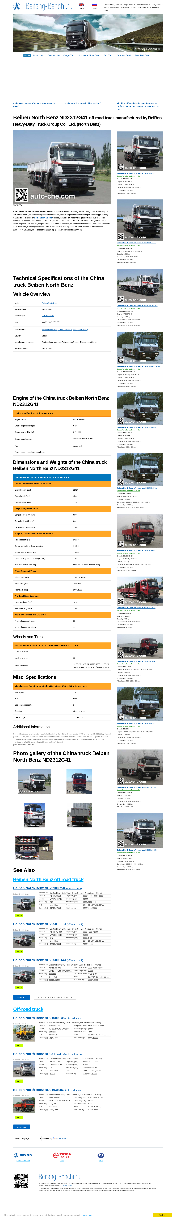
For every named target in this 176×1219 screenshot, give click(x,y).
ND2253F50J (136, 787)
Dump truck (39, 55)
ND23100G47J (137, 306)
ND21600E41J (137, 550)
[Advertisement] (88, 80)
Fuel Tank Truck (142, 55)
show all (21, 997)
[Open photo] (62, 167)
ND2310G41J (137, 661)
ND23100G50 (137, 850)
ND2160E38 (136, 608)
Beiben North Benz (50, 303)
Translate (62, 1138)
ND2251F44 (136, 723)
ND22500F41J (137, 488)
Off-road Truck (124, 55)
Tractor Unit (54, 55)
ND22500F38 (136, 427)
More (19, 915)
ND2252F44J (136, 173)
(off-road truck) (47, 888)
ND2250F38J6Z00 (138, 366)
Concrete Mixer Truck (89, 55)
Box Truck (109, 55)
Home (27, 55)
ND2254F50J (136, 243)
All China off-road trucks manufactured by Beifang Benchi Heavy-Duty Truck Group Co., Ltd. (138, 106)
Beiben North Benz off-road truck (48, 879)
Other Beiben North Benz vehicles (55, 997)
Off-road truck (48, 316)
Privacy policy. (67, 1185)
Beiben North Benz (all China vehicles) (83, 103)
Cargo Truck (69, 55)
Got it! (162, 1214)
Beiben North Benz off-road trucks (128, 176)
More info (86, 1215)
